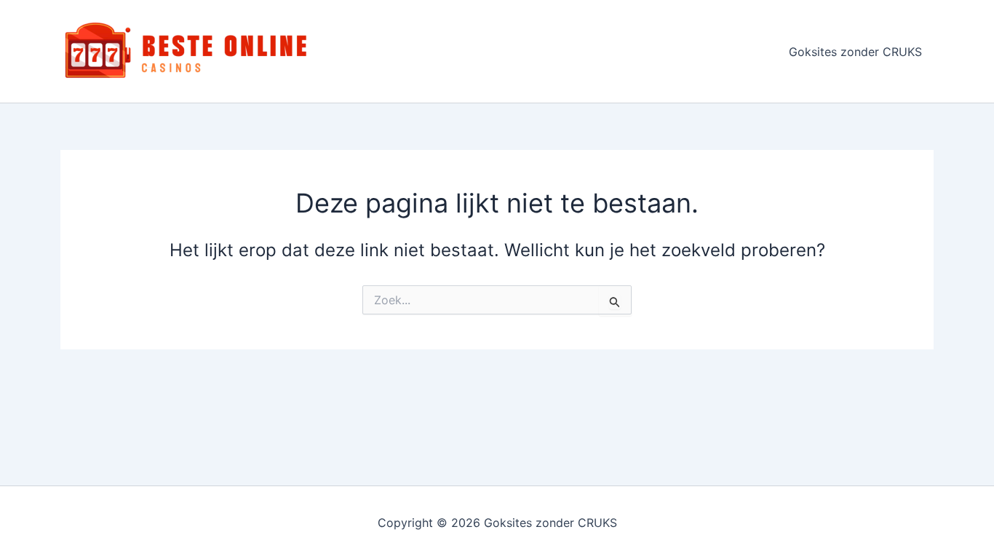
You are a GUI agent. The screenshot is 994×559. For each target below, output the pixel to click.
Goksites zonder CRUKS (855, 51)
